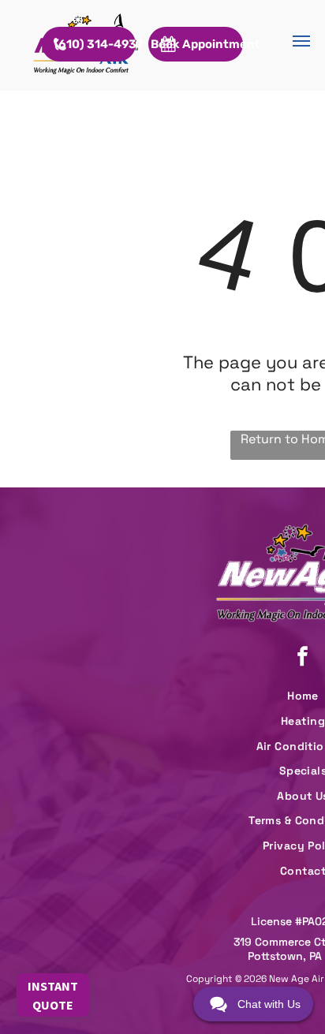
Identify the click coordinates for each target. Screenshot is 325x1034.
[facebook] (303, 658)
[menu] (301, 41)
